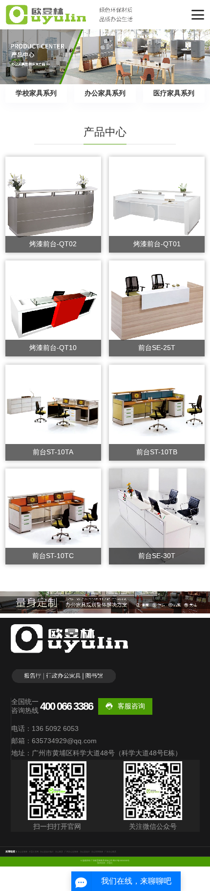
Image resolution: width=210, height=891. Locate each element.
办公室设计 (85, 852)
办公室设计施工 (47, 852)
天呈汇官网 (34, 852)
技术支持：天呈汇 (105, 863)
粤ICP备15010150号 (121, 861)
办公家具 (59, 852)
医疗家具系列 (173, 93)
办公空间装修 (97, 852)
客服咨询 (131, 706)
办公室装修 (22, 852)
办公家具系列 (105, 93)
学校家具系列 (36, 93)
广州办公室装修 (71, 852)
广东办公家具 (110, 852)
